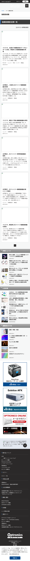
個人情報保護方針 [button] (14, 554)
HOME (3, 10)
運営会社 (15, 543)
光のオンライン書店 (6, 502)
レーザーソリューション (7, 463)
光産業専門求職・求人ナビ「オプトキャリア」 (12, 491)
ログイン (18, 1)
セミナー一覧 (5, 476)
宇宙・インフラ (16, 62)
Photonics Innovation (6, 462)
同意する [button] (15, 558)
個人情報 (15, 545)
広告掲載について (15, 542)
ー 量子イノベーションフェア (9, 458)
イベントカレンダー (6, 467)
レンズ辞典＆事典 (6, 511)
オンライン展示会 (6, 469)
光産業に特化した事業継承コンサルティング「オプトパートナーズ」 (11, 493)
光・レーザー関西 (6, 460)
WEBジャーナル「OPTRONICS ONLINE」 (11, 519)
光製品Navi (4, 482)
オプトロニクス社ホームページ (9, 517)
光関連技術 (10, 98)
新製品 (22, 62)
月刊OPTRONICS (5, 501)
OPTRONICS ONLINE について (15, 541)
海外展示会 (4, 465)
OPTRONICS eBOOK (6, 504)
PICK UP (4, 62)
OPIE (3, 456)
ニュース (9, 62)
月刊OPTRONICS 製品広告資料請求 (10, 484)
